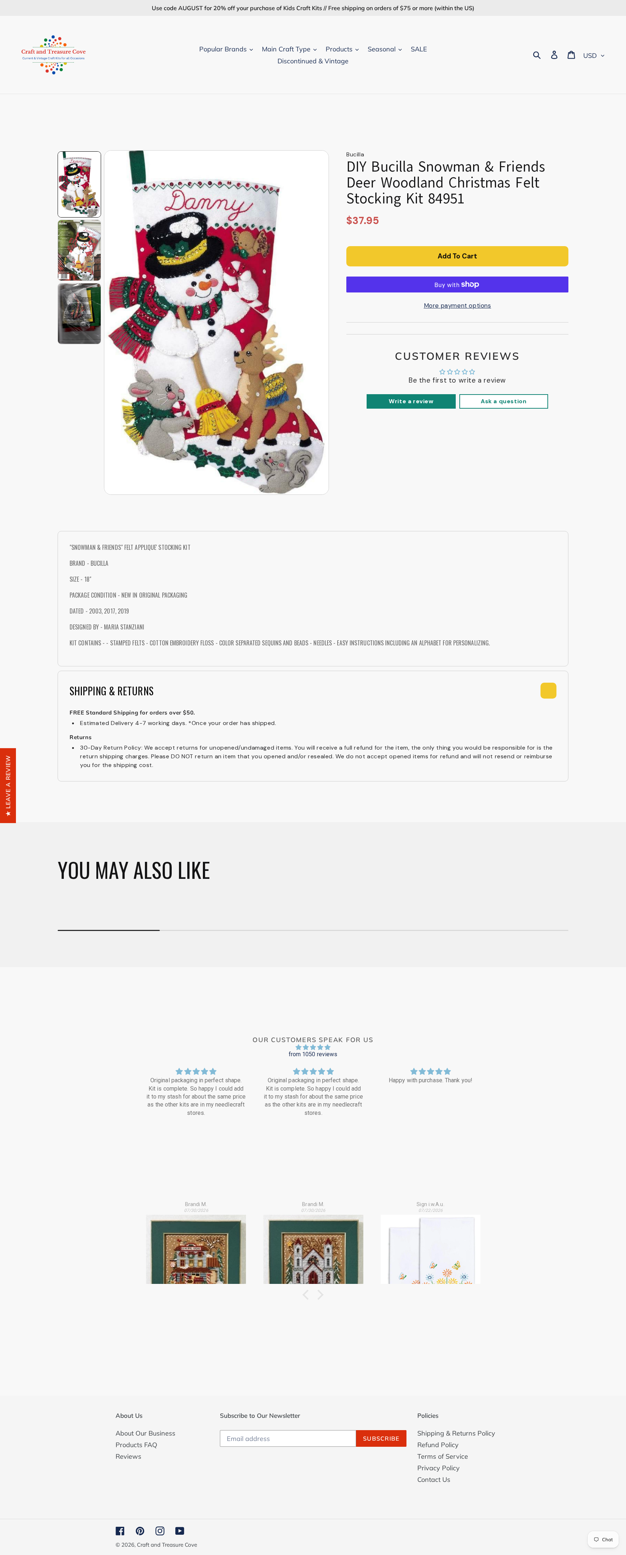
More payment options (457, 305)
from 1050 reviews (313, 1054)
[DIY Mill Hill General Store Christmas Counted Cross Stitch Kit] (196, 1245)
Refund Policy (438, 1445)
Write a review (411, 401)
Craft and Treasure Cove (167, 1544)
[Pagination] (79, 184)
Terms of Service (442, 1456)
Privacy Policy (438, 1468)
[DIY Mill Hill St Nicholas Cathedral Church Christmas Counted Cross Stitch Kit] (313, 1245)
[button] (307, 1295)
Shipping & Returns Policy (456, 1433)
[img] (313, 1047)
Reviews (128, 1456)
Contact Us (433, 1479)
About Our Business (145, 1433)
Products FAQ (136, 1445)
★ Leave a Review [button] (8, 785)
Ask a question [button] (503, 401)
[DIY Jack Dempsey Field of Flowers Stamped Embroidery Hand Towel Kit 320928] (431, 1245)
